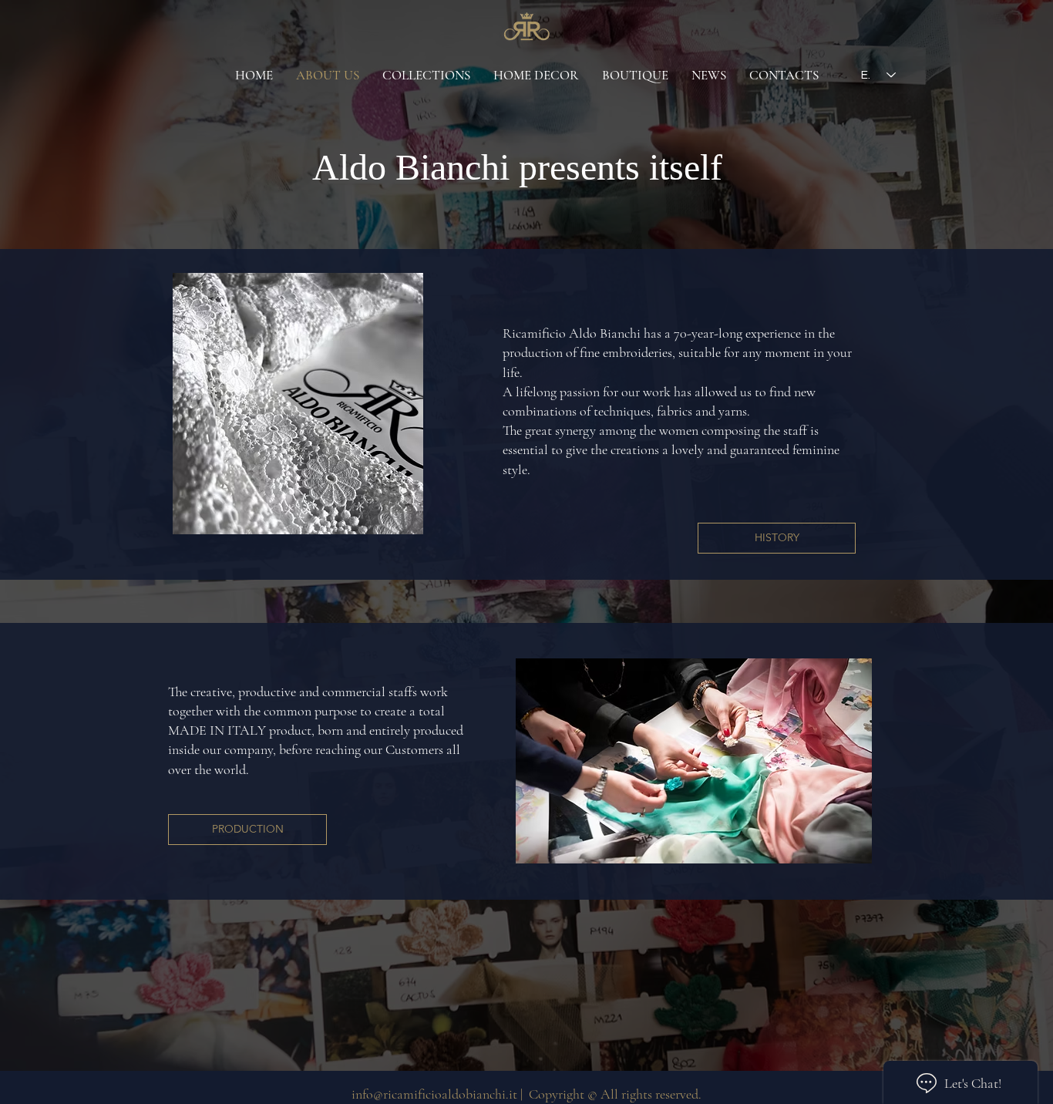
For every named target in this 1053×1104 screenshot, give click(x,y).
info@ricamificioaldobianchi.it (434, 1093)
